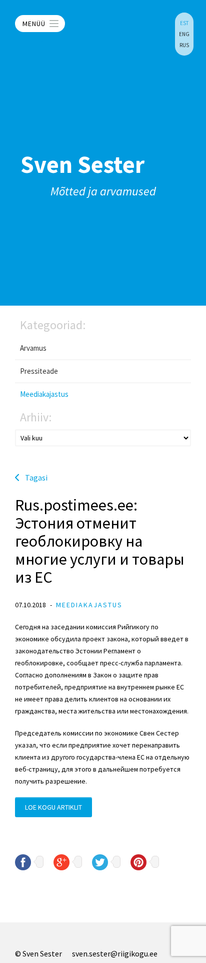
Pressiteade (39, 371)
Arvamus (33, 348)
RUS (184, 45)
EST (184, 23)
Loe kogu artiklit (53, 807)
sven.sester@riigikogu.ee (115, 953)
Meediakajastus (44, 394)
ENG (184, 34)
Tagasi (36, 477)
